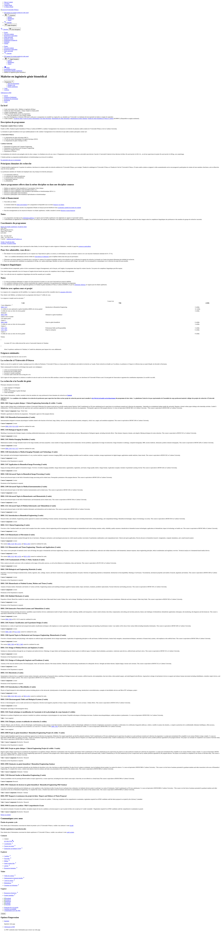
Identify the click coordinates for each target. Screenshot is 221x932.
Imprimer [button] (6, 921)
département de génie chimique (78, 118)
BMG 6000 (4, 322)
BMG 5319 (11, 696)
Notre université (8, 37)
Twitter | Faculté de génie (7, 242)
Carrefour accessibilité (10, 909)
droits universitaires (22, 204)
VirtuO (9, 20)
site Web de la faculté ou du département (104, 398)
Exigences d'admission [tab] (10, 97)
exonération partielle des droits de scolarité (69, 207)
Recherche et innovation (10, 35)
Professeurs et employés (10, 40)
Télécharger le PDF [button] (9, 927)
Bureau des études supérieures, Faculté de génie (14, 226)
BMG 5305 (8, 632)
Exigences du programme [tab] (11, 99)
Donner (6, 43)
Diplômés (6, 42)
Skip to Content (8, 2)
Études (6, 32)
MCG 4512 (27, 696)
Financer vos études (58, 204)
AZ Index (6, 3)
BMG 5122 (11, 556)
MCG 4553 (27, 544)
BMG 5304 (8, 619)
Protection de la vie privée (11, 907)
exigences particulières (84, 246)
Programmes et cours (10, 69)
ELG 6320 (15, 426)
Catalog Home (8, 5)
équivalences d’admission (42, 256)
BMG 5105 (8, 448)
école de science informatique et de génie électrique (37, 118)
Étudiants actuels (8, 38)
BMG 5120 (11, 544)
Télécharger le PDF (6, 92)
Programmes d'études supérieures (13, 70)
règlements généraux (28, 218)
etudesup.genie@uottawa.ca (14, 239)
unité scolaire (70, 832)
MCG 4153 (18, 544)
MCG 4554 (27, 556)
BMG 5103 (8, 426)
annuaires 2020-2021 (66, 292)
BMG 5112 (4, 307)
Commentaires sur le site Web (12, 910)
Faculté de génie (18, 118)
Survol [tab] (6, 95)
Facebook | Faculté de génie (8, 243)
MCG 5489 (20, 644)
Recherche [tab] (7, 100)
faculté (71, 825)
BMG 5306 (11, 644)
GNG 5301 (4, 328)
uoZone (10, 17)
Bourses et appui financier (68, 210)
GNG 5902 (4, 330)
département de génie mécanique (61, 118)
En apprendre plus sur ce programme (11, 160)
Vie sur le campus (9, 34)
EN (16, 12)
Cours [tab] (5, 102)
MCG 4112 (18, 696)
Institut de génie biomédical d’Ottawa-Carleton (100, 118)
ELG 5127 (15, 448)
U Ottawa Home (8, 7)
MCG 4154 (18, 556)
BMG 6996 (4, 314)
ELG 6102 (17, 632)
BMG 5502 (54, 726)
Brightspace (11, 18)
